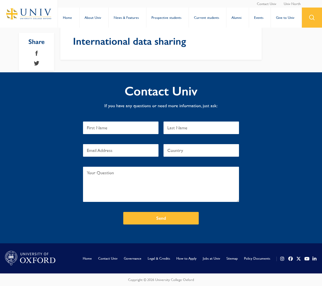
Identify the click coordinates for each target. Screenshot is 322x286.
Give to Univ (285, 18)
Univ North (292, 4)
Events (258, 18)
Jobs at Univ (211, 258)
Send (161, 218)
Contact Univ (266, 4)
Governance (132, 258)
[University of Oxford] (30, 258)
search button (312, 18)
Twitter (36, 63)
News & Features (126, 18)
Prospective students (166, 18)
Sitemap (232, 258)
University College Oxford (29, 14)
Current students (206, 18)
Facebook (36, 53)
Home (67, 18)
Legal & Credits (159, 258)
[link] (282, 259)
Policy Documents (257, 258)
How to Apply (186, 258)
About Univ (93, 18)
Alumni (236, 18)
